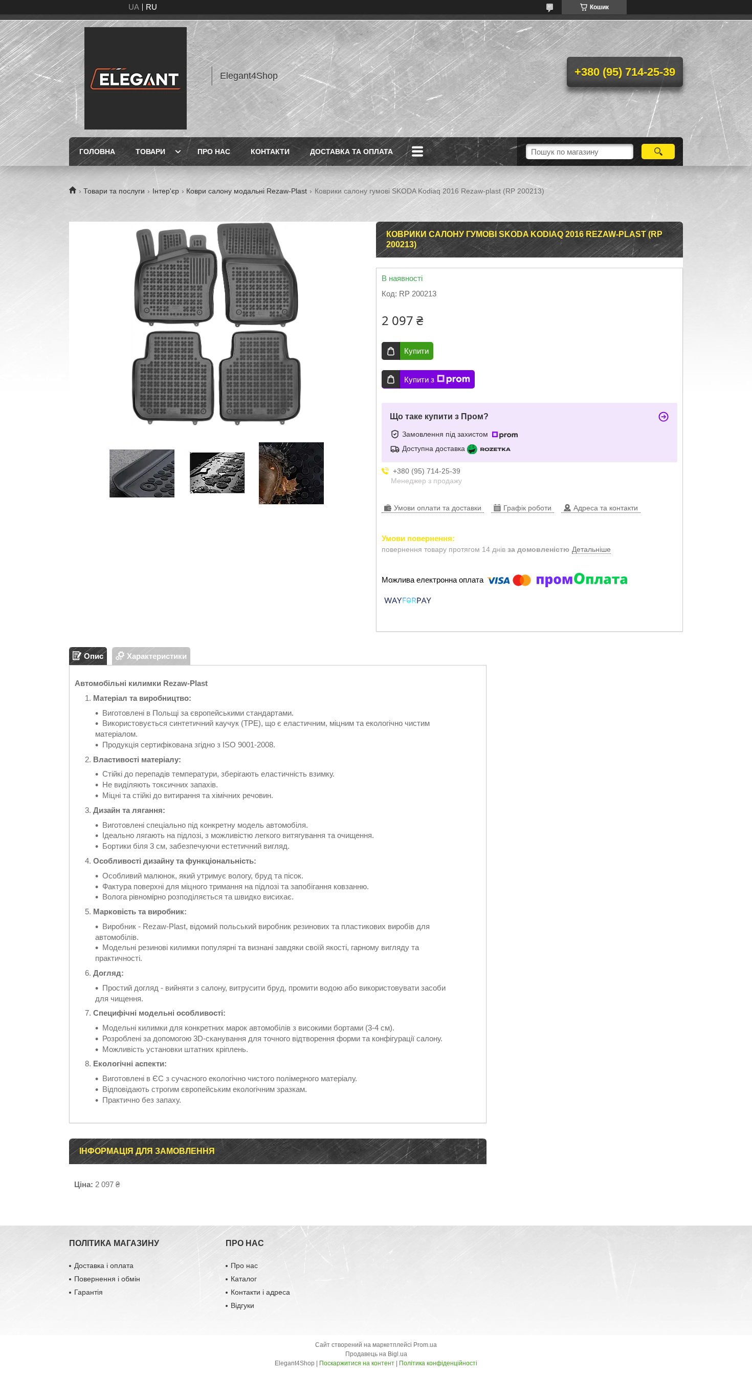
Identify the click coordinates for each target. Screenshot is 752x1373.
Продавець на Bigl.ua (376, 1354)
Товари (150, 151)
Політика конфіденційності (438, 1363)
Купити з (419, 379)
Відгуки (242, 1305)
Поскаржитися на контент (356, 1363)
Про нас (213, 151)
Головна (97, 151)
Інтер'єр (165, 191)
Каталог (244, 1279)
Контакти (270, 151)
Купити (416, 351)
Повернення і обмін (107, 1279)
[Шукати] (658, 151)
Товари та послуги (114, 191)
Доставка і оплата (104, 1265)
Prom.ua (425, 1344)
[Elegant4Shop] (135, 76)
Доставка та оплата (351, 151)
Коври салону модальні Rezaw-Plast (246, 191)
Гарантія (88, 1292)
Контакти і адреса (260, 1292)
